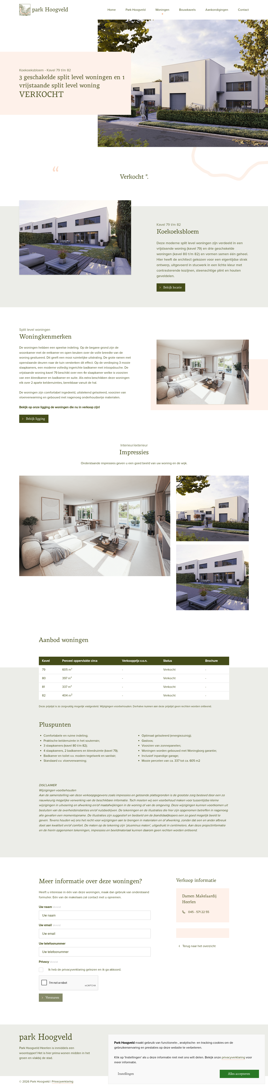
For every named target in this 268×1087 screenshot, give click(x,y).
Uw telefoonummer (52, 944)
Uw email (45, 925)
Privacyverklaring (62, 1081)
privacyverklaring (233, 1057)
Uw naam (45, 907)
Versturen (52, 997)
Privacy (44, 962)
